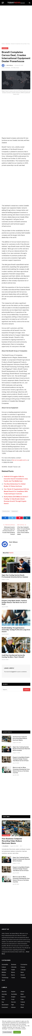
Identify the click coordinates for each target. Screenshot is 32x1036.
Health (13, 969)
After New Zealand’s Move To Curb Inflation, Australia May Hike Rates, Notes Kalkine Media (23, 531)
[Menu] (3, 3)
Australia (4, 994)
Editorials (13, 967)
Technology (5, 835)
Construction (6, 511)
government (5, 1004)
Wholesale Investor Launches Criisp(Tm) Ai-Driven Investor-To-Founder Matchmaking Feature (8, 531)
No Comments (6, 67)
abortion (4, 991)
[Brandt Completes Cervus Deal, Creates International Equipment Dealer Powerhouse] (16, 80)
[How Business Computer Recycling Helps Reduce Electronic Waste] (6, 739)
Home (3, 43)
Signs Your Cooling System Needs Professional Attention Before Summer (21, 748)
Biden (22, 994)
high (12, 1004)
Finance (23, 967)
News (22, 972)
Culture (4, 967)
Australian (14, 994)
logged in (13, 671)
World (3, 980)
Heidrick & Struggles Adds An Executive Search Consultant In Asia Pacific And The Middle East (16, 479)
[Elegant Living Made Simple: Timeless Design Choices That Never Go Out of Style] (16, 590)
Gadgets (4, 969)
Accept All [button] (17, 1032)
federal (23, 1002)
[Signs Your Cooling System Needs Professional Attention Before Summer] (16, 565)
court (3, 999)
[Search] (29, 3)
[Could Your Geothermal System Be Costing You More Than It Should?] (16, 645)
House (22, 1004)
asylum (13, 991)
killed (22, 1007)
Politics (4, 975)
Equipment (15, 511)
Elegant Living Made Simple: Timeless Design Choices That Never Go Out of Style (14, 602)
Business (8, 43)
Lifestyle (23, 969)
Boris (3, 996)
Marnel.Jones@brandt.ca (19, 460)
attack (22, 991)
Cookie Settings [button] (7, 1032)
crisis (22, 999)
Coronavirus (24, 964)
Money (13, 972)
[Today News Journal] (16, 3)
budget (13, 996)
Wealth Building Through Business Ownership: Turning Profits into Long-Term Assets (16, 629)
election (13, 1002)
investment (5, 1007)
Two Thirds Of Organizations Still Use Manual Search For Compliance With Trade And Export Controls (16, 491)
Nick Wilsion (10, 65)
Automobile (5, 964)
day (3, 1002)
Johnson (13, 1007)
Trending (23, 977)
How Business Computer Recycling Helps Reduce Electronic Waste (20, 738)
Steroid (23, 975)
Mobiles (4, 972)
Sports (13, 975)
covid (12, 999)
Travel (13, 977)
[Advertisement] (16, 24)
